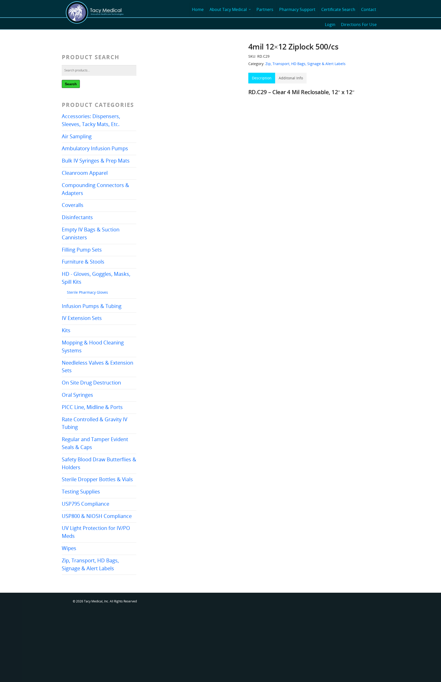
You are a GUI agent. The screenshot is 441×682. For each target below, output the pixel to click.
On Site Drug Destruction (91, 382)
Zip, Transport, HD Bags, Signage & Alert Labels (305, 63)
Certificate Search (338, 9)
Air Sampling (77, 136)
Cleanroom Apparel (85, 172)
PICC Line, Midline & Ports (92, 407)
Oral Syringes (77, 394)
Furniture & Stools (83, 261)
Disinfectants (77, 217)
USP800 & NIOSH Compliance (97, 516)
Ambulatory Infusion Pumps (95, 148)
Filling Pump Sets (82, 249)
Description (262, 78)
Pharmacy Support (297, 9)
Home (198, 9)
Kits (66, 330)
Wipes (69, 548)
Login (330, 24)
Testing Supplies (81, 491)
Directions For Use (359, 24)
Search (71, 84)
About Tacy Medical (228, 9)
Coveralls (72, 205)
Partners (264, 9)
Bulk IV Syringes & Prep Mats (96, 160)
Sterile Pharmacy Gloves (87, 292)
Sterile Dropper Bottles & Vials (97, 479)
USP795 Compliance (85, 503)
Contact (368, 9)
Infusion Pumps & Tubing (91, 306)
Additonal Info (291, 78)
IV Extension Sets (82, 318)
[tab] (261, 78)
